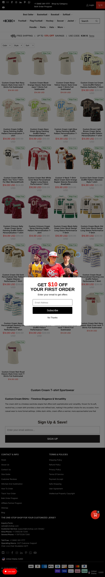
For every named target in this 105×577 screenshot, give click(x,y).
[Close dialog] (78, 255)
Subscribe (52, 310)
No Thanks (52, 318)
